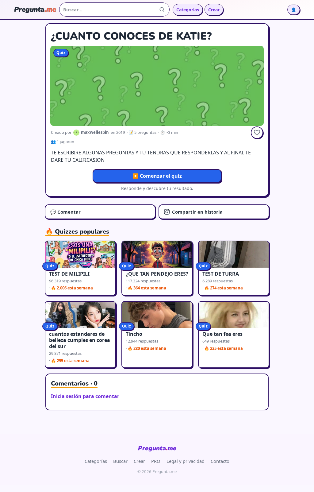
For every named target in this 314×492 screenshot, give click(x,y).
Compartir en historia (197, 212)
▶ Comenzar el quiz (157, 175)
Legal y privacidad (186, 461)
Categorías (187, 10)
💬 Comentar (65, 212)
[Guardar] (257, 132)
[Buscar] (162, 9)
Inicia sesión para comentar (85, 396)
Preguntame (157, 448)
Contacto (220, 461)
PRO (155, 461)
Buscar (120, 461)
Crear (214, 10)
